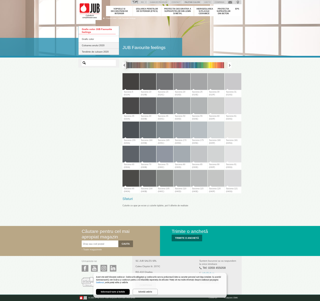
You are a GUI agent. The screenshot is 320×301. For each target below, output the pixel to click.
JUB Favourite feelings (127, 18)
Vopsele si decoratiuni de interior (119, 11)
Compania (219, 2)
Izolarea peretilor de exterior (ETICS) (147, 10)
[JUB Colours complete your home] (90, 9)
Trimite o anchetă (187, 238)
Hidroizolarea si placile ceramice (204, 11)
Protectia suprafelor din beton (223, 11)
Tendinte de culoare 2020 (95, 51)
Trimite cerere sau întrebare (230, 2)
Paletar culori (192, 2)
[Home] (103, 18)
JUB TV (207, 2)
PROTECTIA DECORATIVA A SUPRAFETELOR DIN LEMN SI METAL (177, 11)
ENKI (236, 298)
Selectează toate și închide (113, 292)
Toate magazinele (92, 249)
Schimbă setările (145, 292)
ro (142, 2)
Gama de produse (159, 2)
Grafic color (88, 39)
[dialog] (160, 285)
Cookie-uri (100, 282)
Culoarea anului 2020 (93, 45)
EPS (237, 9)
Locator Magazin (238, 2)
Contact (176, 2)
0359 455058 (217, 267)
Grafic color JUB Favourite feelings (97, 30)
